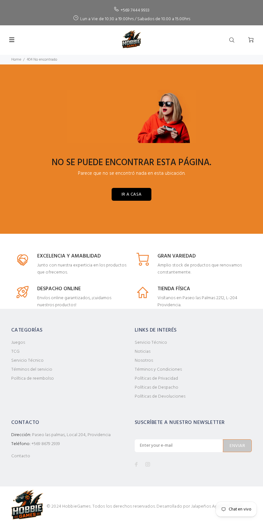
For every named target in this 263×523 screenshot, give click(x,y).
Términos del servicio (31, 369)
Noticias (142, 351)
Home (16, 59)
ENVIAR (237, 446)
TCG (15, 351)
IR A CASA (132, 194)
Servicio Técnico (27, 360)
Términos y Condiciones (158, 369)
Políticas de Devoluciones (160, 396)
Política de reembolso (32, 378)
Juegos (18, 342)
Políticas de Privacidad (156, 378)
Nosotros (144, 360)
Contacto (20, 456)
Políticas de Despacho (156, 387)
